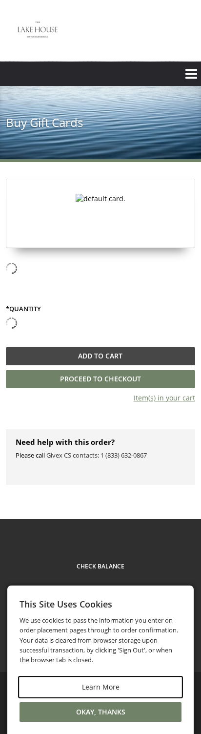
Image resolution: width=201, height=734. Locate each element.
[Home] (37, 29)
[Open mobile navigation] (100, 74)
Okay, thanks (100, 711)
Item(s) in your (164, 397)
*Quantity (23, 309)
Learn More (101, 687)
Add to (100, 355)
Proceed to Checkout (100, 378)
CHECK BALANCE (100, 566)
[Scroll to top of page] (182, 492)
